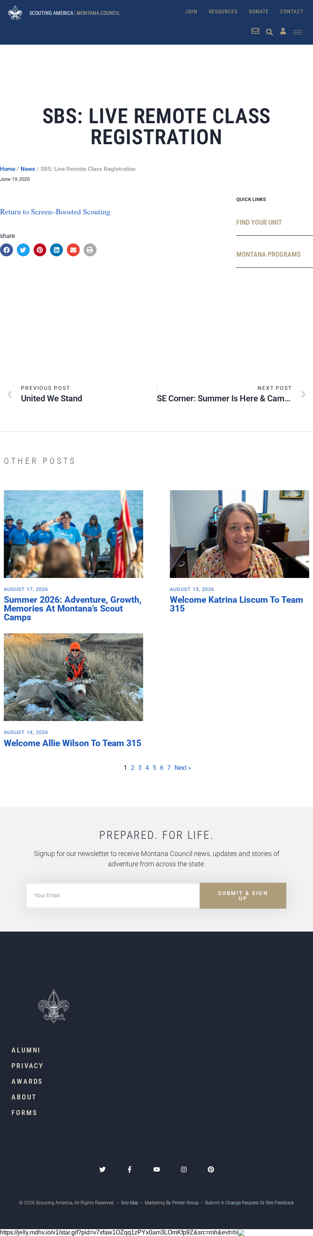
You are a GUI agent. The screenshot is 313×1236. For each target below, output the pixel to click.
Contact (291, 11)
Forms (24, 1113)
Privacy (27, 1066)
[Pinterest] (211, 1169)
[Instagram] (184, 1169)
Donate (259, 11)
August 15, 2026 (192, 589)
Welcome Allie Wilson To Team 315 (72, 743)
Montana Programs (268, 254)
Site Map (129, 1202)
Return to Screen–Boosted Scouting (55, 211)
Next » (182, 767)
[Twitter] (102, 1169)
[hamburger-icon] (297, 32)
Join (191, 11)
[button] (6, 249)
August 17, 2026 (26, 589)
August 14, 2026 (26, 732)
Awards (27, 1081)
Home (7, 169)
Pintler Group (185, 1202)
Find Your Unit (259, 222)
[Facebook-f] (129, 1169)
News (28, 169)
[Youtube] (156, 1169)
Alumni (26, 1050)
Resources (223, 11)
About (24, 1097)
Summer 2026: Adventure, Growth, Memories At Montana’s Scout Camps (73, 609)
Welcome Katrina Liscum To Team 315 (236, 604)
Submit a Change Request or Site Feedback (249, 1202)
